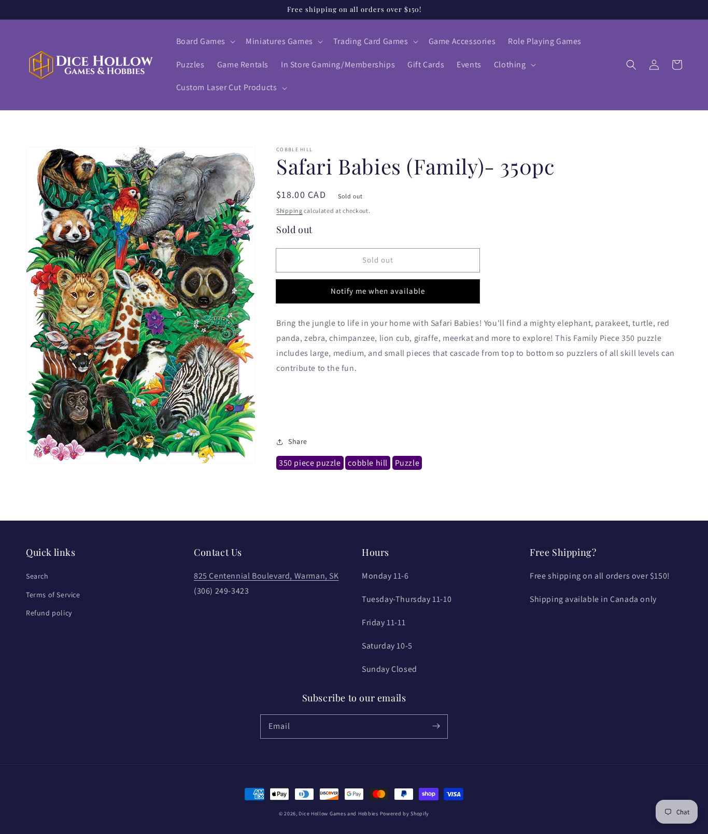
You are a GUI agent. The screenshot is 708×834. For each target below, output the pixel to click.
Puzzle (407, 463)
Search (37, 576)
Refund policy (49, 612)
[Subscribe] (435, 726)
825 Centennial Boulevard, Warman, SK (266, 575)
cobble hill (368, 463)
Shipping (289, 210)
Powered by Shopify (405, 813)
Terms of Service (53, 594)
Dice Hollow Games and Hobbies (338, 813)
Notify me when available (378, 291)
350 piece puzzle (310, 463)
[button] (205, 41)
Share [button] (297, 442)
